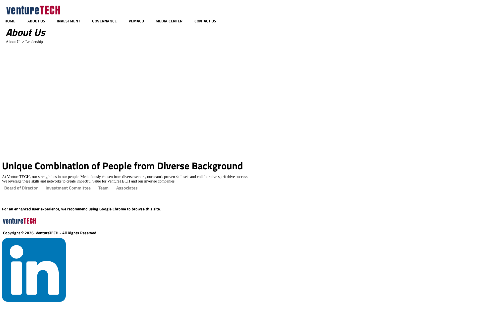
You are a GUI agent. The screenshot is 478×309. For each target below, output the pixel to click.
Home (9, 21)
